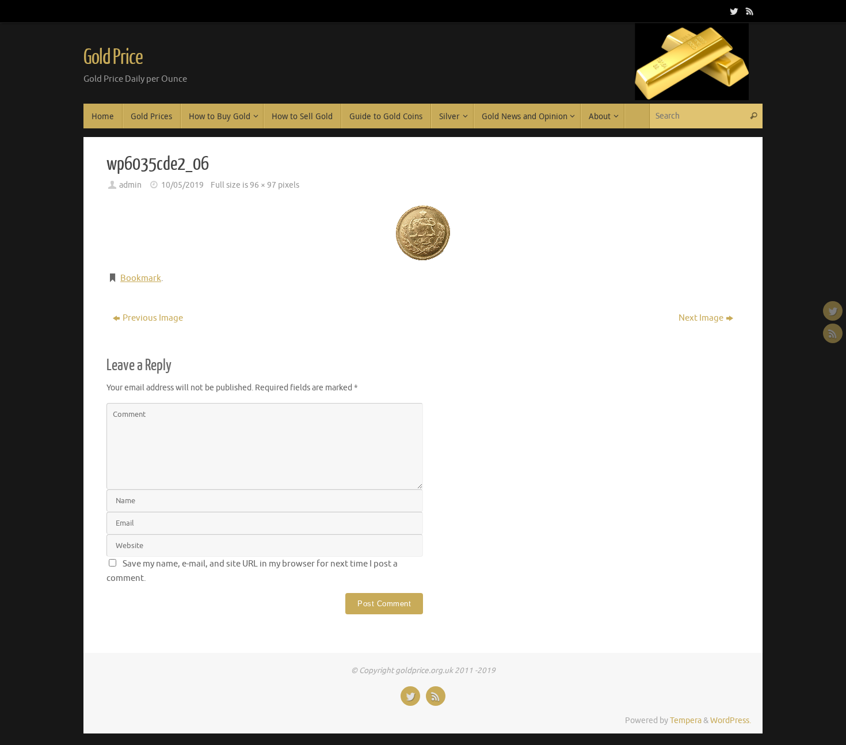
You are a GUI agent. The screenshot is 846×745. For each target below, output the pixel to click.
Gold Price (113, 57)
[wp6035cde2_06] (423, 233)
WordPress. (730, 720)
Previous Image (153, 318)
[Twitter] (733, 11)
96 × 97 (263, 185)
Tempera (686, 720)
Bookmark (140, 278)
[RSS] (749, 11)
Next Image (701, 318)
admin (130, 185)
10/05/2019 (182, 185)
